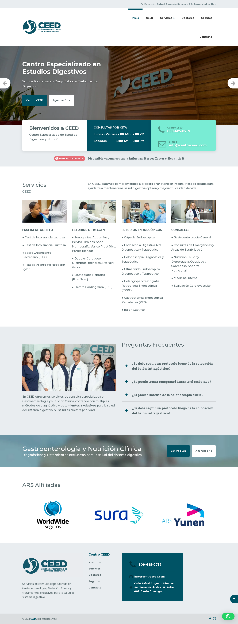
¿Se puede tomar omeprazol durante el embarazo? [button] (171, 381)
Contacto (205, 36)
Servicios (166, 18)
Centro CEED (34, 92)
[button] (228, 616)
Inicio (135, 18)
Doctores (188, 18)
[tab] (169, 366)
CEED (149, 18)
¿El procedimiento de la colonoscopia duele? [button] (167, 395)
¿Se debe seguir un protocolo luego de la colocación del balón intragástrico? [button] (172, 366)
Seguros (206, 18)
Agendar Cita (61, 92)
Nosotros (95, 562)
